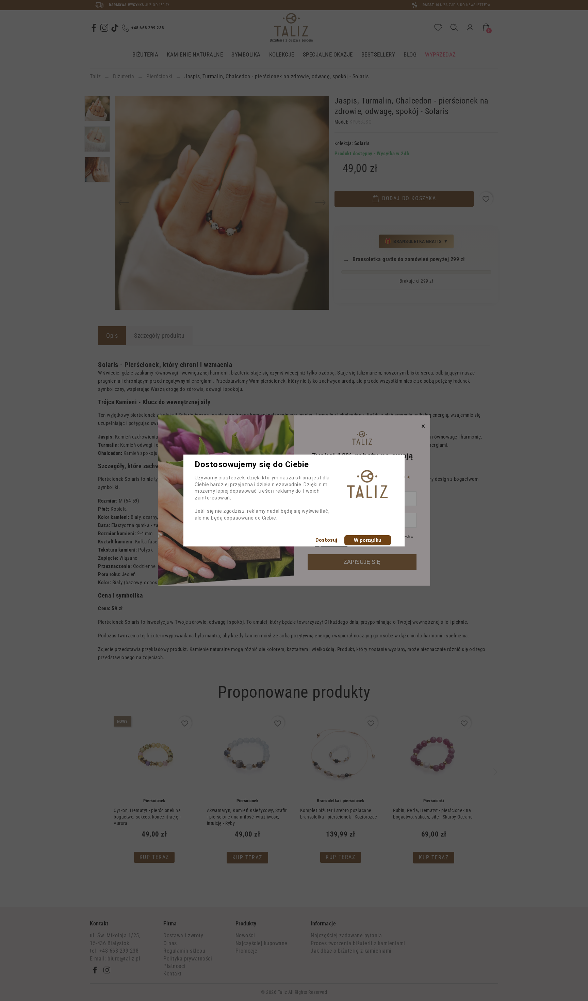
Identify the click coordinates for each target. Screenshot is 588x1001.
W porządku (367, 540)
